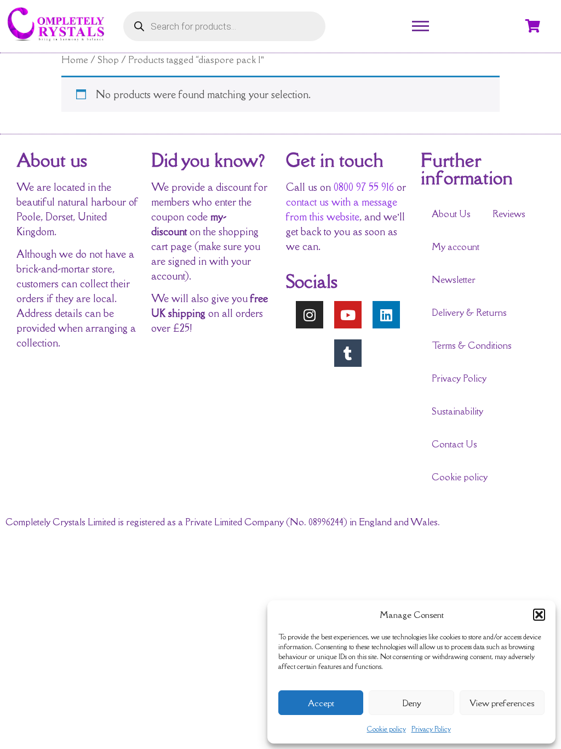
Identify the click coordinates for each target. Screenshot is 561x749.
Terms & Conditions (472, 345)
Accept (321, 702)
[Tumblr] (348, 353)
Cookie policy (386, 729)
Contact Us (454, 444)
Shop (108, 59)
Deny (411, 702)
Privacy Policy (431, 729)
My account (455, 247)
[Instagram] (309, 314)
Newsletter (454, 280)
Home (74, 59)
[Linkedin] (386, 314)
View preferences (502, 702)
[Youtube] (348, 314)
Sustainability (457, 411)
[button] (539, 614)
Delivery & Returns (469, 313)
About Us (451, 214)
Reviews (509, 214)
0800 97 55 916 (364, 187)
